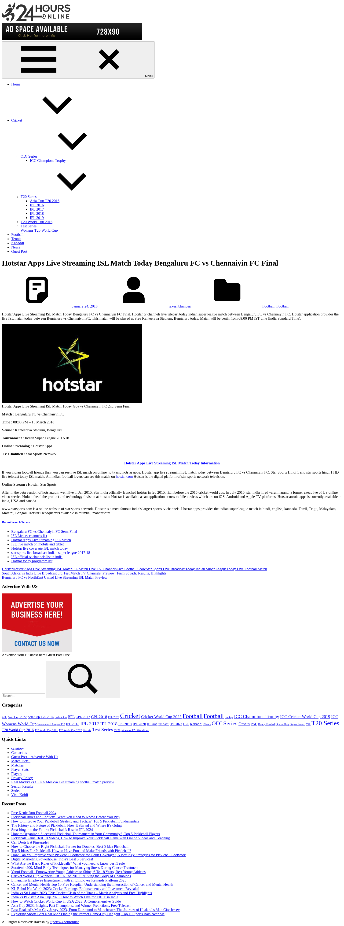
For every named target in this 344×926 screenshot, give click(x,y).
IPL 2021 (152, 724)
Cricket (16, 120)
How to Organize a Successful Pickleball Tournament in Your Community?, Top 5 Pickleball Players (85, 834)
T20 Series (29, 197)
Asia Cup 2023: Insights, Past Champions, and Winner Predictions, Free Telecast (70, 905)
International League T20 (51, 724)
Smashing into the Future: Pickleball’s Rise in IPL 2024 (52, 830)
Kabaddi (17, 243)
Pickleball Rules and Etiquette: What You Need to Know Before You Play (65, 817)
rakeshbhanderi (180, 306)
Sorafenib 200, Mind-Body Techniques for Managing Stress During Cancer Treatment (74, 868)
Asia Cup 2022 (17, 717)
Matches (17, 765)
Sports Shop (282, 724)
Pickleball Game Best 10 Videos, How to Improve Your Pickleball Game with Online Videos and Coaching (90, 838)
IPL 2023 (176, 724)
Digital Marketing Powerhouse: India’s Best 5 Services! (52, 859)
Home (15, 84)
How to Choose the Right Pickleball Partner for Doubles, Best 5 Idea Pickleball (69, 846)
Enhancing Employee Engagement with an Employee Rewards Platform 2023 (68, 880)
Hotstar (7, 569)
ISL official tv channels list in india (36, 557)
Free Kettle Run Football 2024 (33, 813)
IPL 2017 (37, 209)
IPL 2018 (37, 213)
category (17, 748)
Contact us (19, 753)
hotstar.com (124, 476)
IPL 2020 (139, 724)
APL (4, 717)
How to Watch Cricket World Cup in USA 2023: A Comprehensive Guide (66, 901)
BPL (71, 717)
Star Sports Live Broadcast (165, 569)
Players (16, 774)
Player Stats (20, 769)
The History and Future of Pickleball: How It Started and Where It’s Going (66, 825)
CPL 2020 (113, 717)
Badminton (61, 717)
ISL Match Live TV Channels (94, 569)
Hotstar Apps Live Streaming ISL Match (41, 540)
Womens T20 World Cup (39, 230)
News (15, 247)
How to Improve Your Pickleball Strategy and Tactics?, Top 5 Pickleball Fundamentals (75, 821)
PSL (254, 724)
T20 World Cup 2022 (70, 730)
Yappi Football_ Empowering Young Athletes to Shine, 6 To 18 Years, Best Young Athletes (78, 872)
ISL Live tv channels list (29, 536)
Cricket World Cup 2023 (161, 717)
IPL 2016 (37, 205)
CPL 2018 (99, 717)
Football (17, 235)
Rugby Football (266, 724)
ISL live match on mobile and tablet (37, 544)
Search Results (22, 786)
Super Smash (297, 724)
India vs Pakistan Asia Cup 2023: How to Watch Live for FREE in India (64, 897)
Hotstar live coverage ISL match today (39, 548)
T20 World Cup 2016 (36, 222)
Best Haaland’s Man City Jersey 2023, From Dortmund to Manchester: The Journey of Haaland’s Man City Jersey (95, 910)
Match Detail (20, 761)
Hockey (229, 717)
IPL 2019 (37, 218)
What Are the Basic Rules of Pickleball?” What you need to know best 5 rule (68, 863)
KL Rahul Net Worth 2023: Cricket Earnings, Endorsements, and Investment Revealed (75, 889)
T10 (308, 724)
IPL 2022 (163, 724)
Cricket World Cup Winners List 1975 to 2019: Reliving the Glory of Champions (71, 876)
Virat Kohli (19, 795)
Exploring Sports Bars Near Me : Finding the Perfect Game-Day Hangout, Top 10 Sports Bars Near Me (88, 914)
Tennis (16, 239)
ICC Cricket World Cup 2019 (305, 716)
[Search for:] (24, 695)
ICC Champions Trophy (48, 161)
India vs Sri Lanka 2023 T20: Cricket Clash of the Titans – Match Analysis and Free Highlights (81, 893)
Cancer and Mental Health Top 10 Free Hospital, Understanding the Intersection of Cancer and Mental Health (92, 884)
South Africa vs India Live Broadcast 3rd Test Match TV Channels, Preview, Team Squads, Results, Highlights (84, 573)
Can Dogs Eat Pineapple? (30, 842)
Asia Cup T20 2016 (44, 201)
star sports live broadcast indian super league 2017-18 (50, 553)
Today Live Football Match (247, 569)
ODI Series (29, 156)
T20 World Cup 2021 (46, 730)
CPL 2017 (83, 717)
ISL (186, 724)
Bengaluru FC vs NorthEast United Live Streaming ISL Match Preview (54, 577)
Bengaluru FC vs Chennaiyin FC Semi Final (44, 531)
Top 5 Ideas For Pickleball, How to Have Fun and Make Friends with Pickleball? (71, 851)
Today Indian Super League (206, 569)
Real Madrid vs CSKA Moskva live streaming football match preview (62, 782)
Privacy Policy (22, 778)
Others (244, 724)
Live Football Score (131, 569)
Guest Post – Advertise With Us (34, 757)
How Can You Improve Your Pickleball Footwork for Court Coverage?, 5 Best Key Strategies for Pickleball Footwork (98, 855)
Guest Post (19, 251)
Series (15, 791)
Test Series (29, 226)
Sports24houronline (64, 922)
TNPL (117, 730)
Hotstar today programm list (31, 561)
